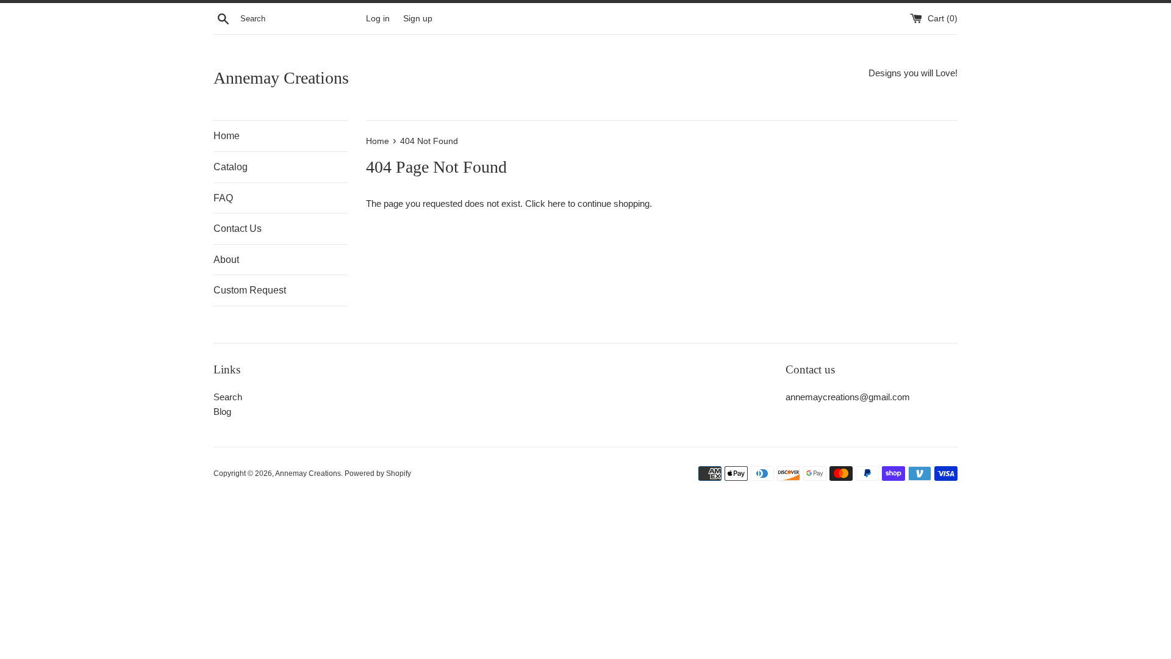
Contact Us (237, 228)
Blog (222, 411)
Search (227, 397)
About (226, 259)
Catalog (230, 167)
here (556, 203)
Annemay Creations (281, 77)
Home (226, 136)
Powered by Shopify (378, 473)
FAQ (223, 198)
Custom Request (249, 290)
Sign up (417, 18)
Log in (378, 18)
